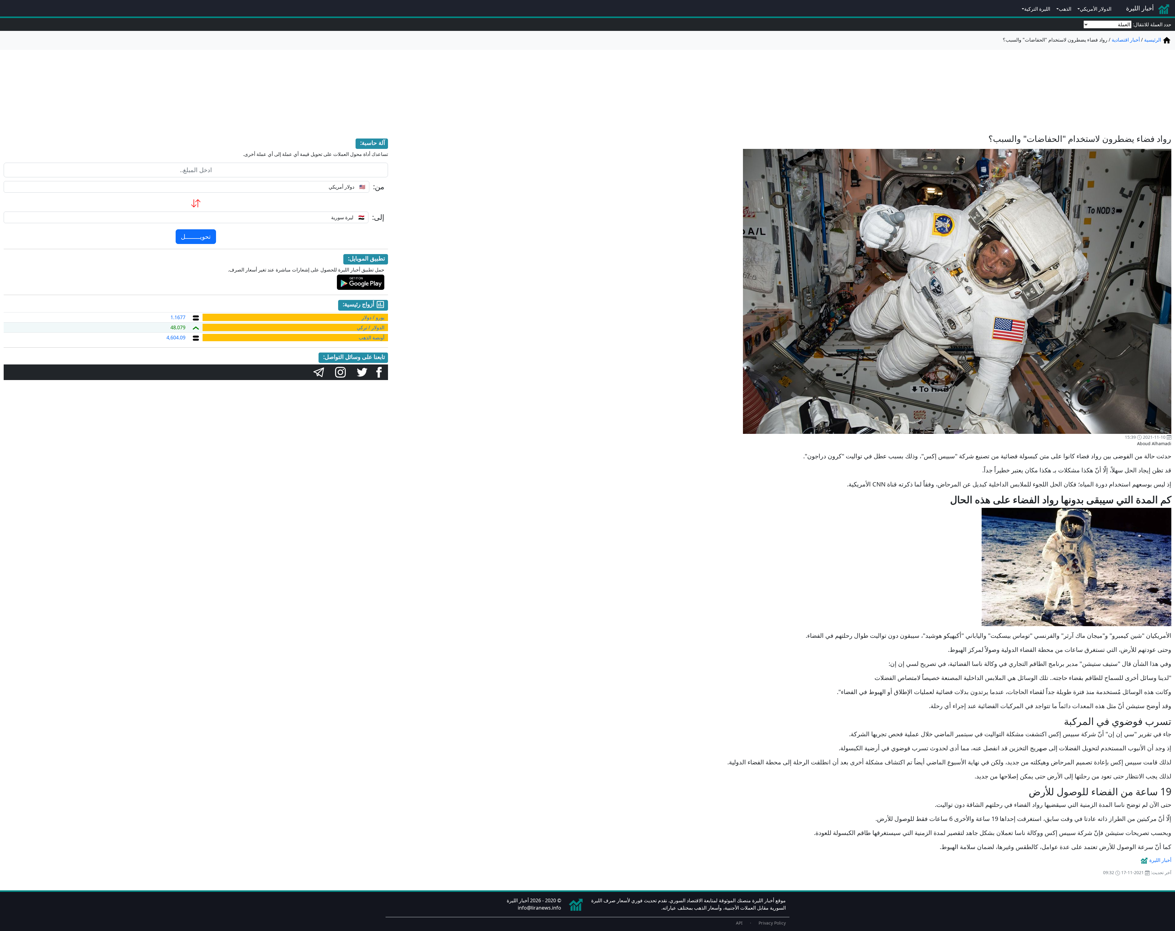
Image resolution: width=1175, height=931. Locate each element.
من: (378, 186)
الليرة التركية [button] (1037, 9)
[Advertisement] (587, 88)
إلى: (378, 217)
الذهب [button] (1065, 9)
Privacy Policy (772, 923)
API (739, 923)
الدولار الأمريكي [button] (1095, 9)
